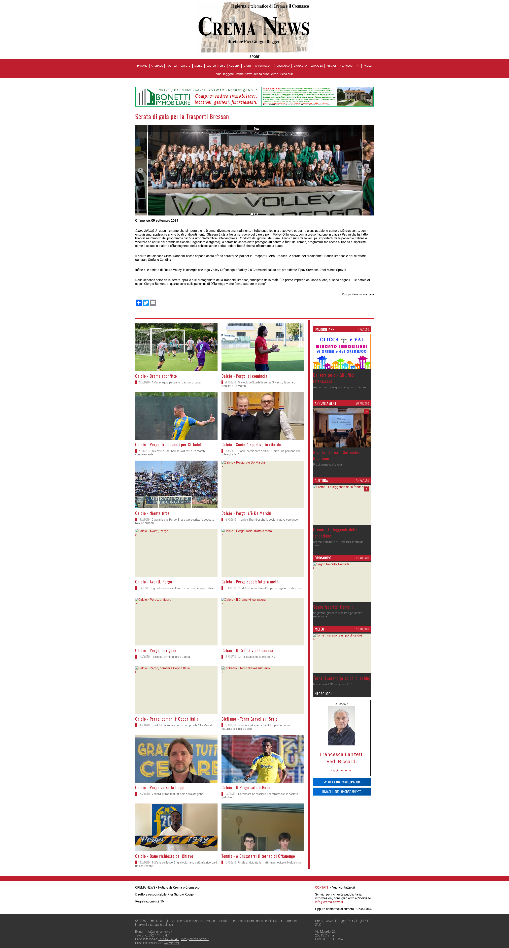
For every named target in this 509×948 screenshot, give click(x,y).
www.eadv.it (172, 943)
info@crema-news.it (329, 902)
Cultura (234, 65)
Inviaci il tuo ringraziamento (341, 791)
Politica (172, 65)
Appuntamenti (264, 65)
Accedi (368, 65)
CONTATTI (322, 887)
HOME (143, 65)
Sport (247, 65)
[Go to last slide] (140, 170)
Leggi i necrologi (342, 770)
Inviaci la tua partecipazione (342, 782)
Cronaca (157, 65)
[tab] (252, 214)
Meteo (198, 65)
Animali (331, 65)
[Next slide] (368, 170)
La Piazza (317, 65)
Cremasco (283, 65)
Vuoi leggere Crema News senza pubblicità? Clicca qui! (254, 74)
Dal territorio (216, 65)
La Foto (185, 65)
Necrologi (346, 65)
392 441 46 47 (159, 935)
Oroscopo (300, 65)
